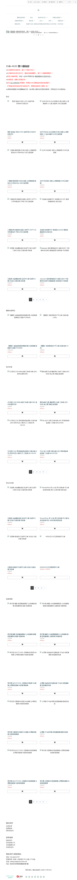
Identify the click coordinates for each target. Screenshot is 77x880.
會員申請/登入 (42, 17)
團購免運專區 (21, 17)
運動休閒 (17, 24)
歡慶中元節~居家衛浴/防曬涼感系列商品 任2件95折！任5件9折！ (45, 24)
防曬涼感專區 (57, 17)
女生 (41, 21)
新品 (31, 17)
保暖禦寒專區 (19, 21)
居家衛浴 (60, 21)
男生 (50, 21)
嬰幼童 (31, 21)
